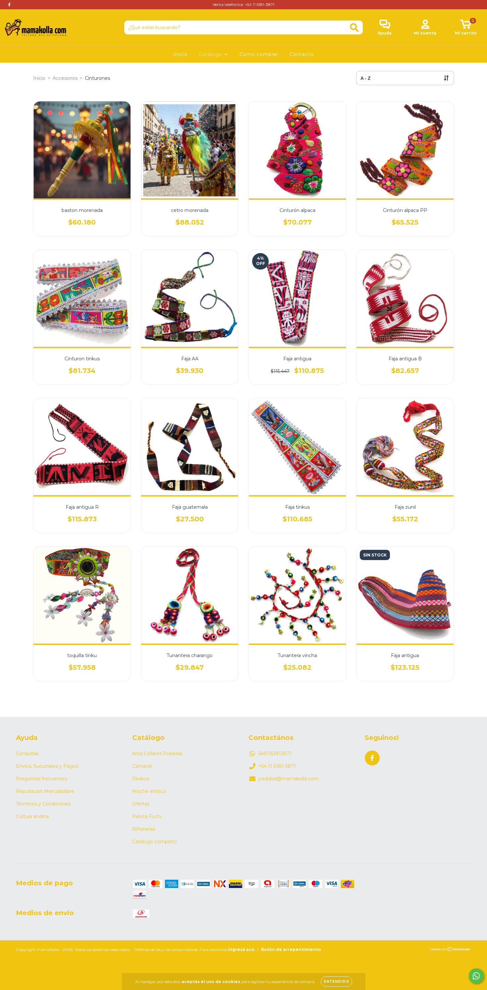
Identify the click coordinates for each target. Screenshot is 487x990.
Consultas (27, 753)
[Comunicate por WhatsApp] (476, 975)
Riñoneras (143, 829)
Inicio (180, 54)
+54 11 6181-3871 (277, 766)
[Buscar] (354, 27)
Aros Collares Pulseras (157, 753)
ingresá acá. (241, 949)
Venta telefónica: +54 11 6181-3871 (243, 4)
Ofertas (140, 804)
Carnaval (142, 766)
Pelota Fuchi (146, 816)
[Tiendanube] (450, 950)
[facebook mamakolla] (9, 5)
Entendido (336, 981)
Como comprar (259, 54)
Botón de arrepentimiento (291, 949)
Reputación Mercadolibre (45, 791)
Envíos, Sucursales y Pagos (47, 766)
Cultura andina (32, 816)
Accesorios (65, 78)
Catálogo (211, 54)
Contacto (302, 54)
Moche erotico (149, 791)
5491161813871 (275, 753)
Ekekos (140, 779)
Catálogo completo (154, 842)
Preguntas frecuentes (41, 779)
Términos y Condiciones (43, 804)
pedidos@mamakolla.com (288, 779)
